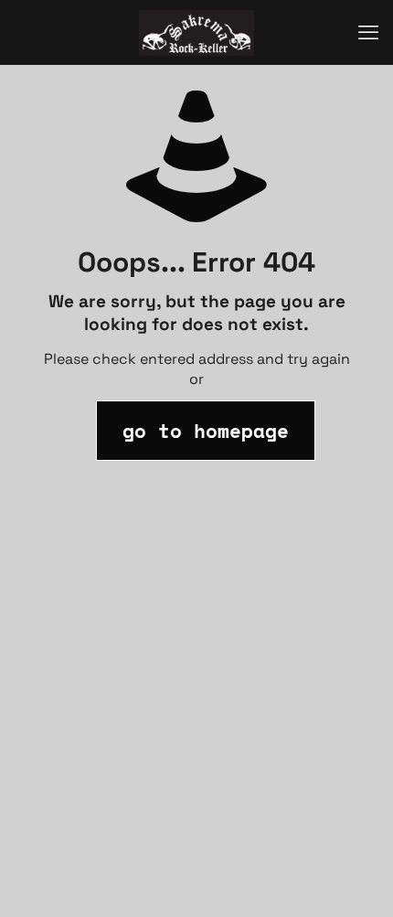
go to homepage (205, 430)
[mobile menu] (368, 32)
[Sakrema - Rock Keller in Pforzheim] (196, 32)
